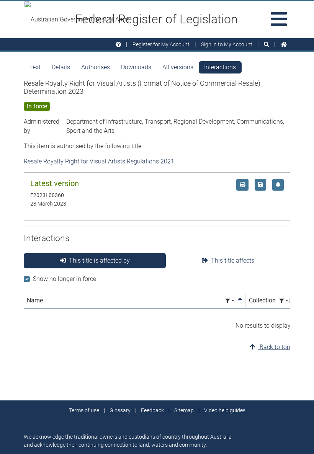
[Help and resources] (118, 44)
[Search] (266, 44)
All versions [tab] (177, 67)
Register (161, 44)
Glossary (120, 410)
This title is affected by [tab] (99, 260)
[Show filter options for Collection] (284, 301)
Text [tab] (35, 67)
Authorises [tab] (95, 67)
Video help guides (224, 410)
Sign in (226, 44)
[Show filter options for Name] (230, 301)
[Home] (283, 44)
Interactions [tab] (220, 67)
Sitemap (184, 410)
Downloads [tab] (136, 67)
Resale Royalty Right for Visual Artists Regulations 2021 (99, 161)
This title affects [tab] (232, 260)
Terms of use (84, 410)
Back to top (274, 347)
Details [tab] (61, 67)
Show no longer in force (64, 279)
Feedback (152, 410)
